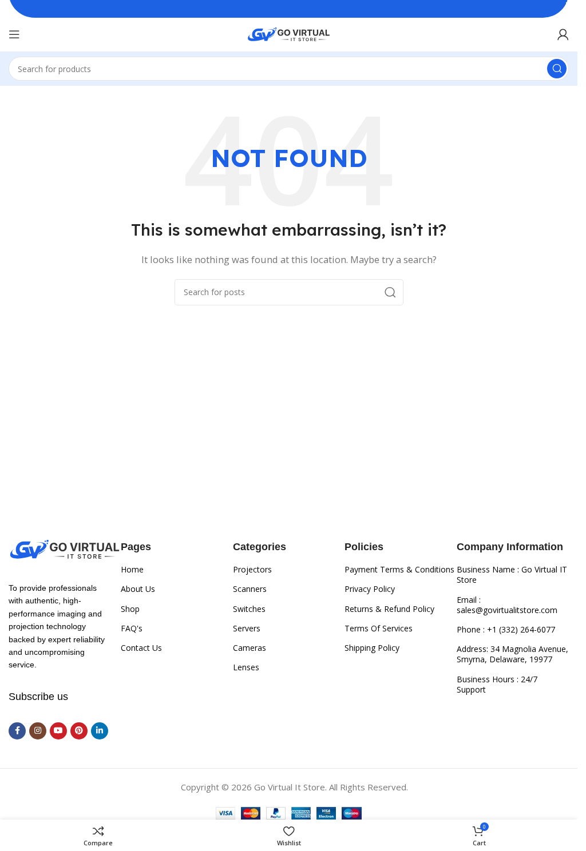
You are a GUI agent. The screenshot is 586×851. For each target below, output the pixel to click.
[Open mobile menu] (14, 34)
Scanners (250, 588)
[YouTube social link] (58, 730)
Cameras (249, 647)
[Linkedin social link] (99, 730)
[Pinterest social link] (79, 730)
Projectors (252, 569)
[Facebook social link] (17, 730)
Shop (130, 608)
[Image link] (65, 548)
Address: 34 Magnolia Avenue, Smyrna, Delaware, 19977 (512, 654)
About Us (138, 588)
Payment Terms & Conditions (399, 569)
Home (132, 569)
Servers (246, 628)
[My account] (563, 34)
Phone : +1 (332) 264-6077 (506, 629)
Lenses (246, 667)
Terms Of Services (379, 628)
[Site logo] (289, 33)
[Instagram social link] (37, 730)
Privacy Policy (370, 588)
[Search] (557, 68)
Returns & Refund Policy (389, 608)
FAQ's (131, 628)
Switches (249, 608)
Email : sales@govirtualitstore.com (507, 604)
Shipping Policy (372, 647)
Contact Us (141, 647)
